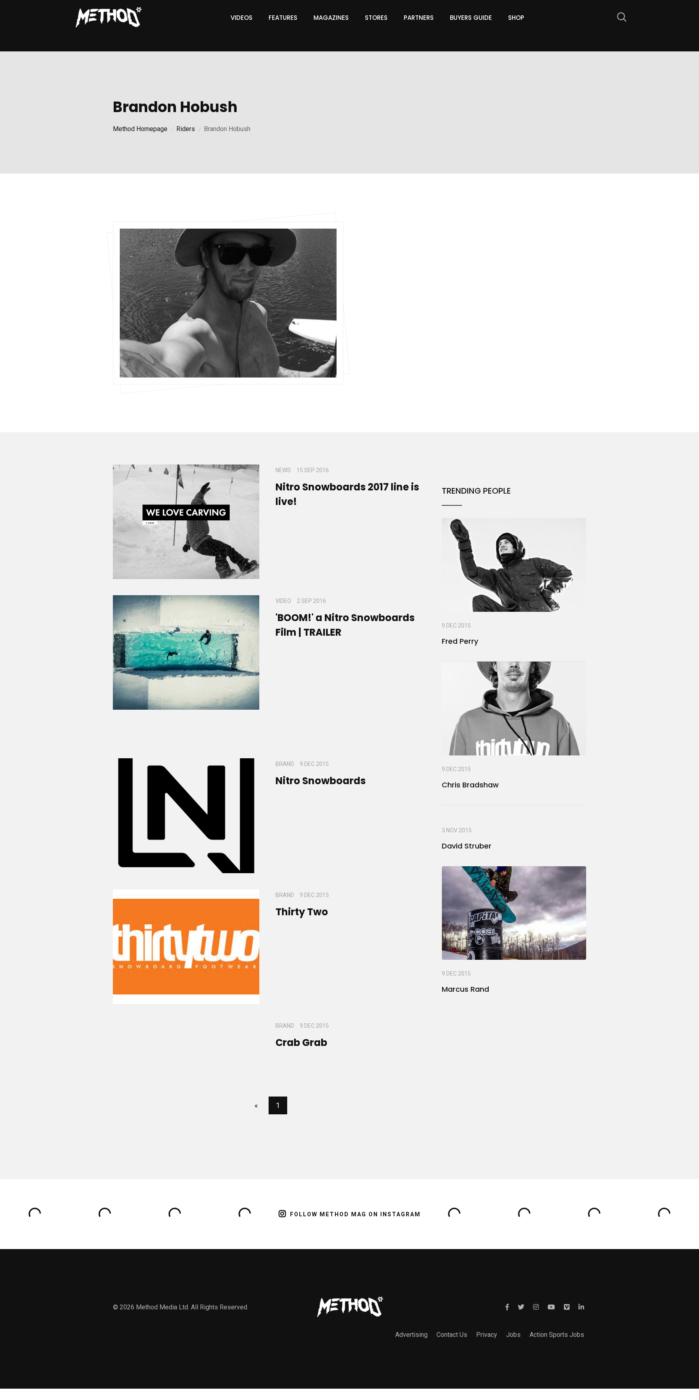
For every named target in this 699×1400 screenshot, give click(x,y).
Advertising (411, 1334)
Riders (185, 129)
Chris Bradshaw (470, 785)
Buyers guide (471, 17)
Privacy (486, 1334)
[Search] (618, 18)
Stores (376, 17)
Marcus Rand (465, 989)
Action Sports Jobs (557, 1334)
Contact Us (451, 1334)
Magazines (331, 17)
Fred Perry (460, 641)
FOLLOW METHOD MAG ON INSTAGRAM (355, 1214)
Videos (241, 17)
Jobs (513, 1334)
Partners (419, 17)
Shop (516, 17)
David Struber (466, 846)
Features (283, 17)
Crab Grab (301, 1042)
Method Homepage (140, 129)
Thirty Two (301, 911)
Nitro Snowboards (320, 780)
